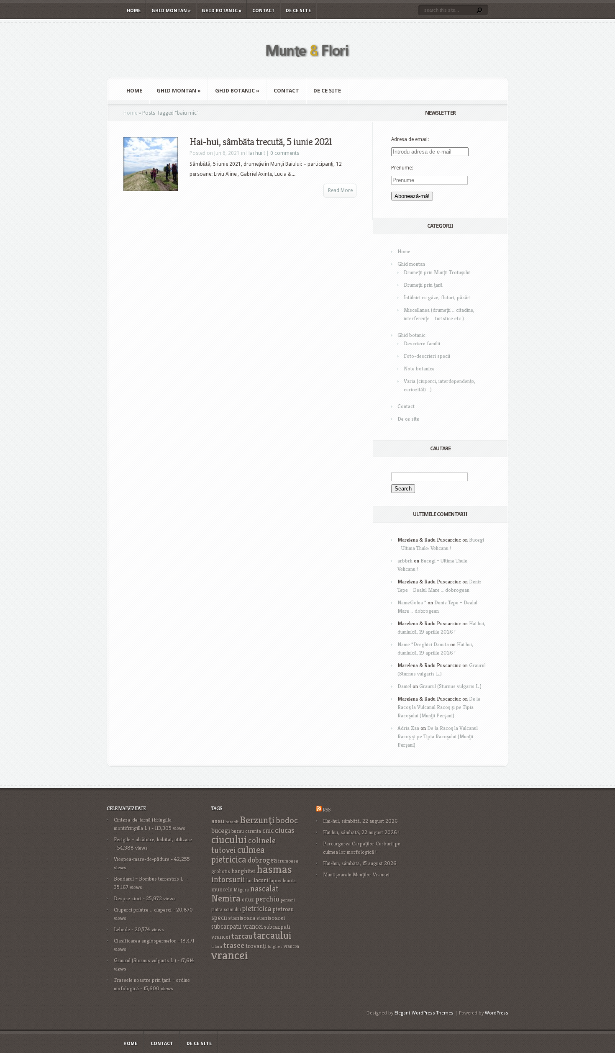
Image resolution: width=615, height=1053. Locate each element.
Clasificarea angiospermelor (145, 940)
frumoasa (288, 861)
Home (134, 10)
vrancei (229, 955)
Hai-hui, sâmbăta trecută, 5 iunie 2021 (261, 142)
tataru (216, 946)
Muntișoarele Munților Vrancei (356, 874)
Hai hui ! (255, 153)
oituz (248, 899)
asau (217, 821)
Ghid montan (171, 10)
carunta (253, 831)
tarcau (241, 936)
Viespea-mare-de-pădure (141, 859)
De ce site (298, 10)
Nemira (226, 898)
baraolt (232, 821)
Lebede (122, 929)
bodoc (287, 820)
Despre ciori (127, 898)
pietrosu (283, 909)
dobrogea (262, 860)
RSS (327, 809)
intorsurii (228, 879)
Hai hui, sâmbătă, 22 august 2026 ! (361, 832)
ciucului (229, 839)
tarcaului (273, 935)
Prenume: (402, 168)
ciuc (268, 830)
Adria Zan (408, 728)
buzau (237, 831)
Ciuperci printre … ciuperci (143, 909)
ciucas (284, 830)
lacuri (261, 880)
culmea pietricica (238, 854)
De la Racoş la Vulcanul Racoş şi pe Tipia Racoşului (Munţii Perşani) (438, 707)
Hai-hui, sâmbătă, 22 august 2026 (360, 820)
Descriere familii (422, 343)
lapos (275, 880)
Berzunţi (257, 820)
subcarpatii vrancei (237, 926)
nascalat (264, 888)
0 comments (284, 153)
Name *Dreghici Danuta (423, 644)
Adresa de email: (410, 139)
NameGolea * (411, 602)
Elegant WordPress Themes (424, 1013)
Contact (263, 10)
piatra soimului (226, 909)
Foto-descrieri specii (427, 356)
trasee (233, 945)
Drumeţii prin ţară (423, 284)
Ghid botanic (221, 10)
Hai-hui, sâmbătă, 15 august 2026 (360, 863)
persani (288, 900)
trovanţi (256, 946)
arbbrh (405, 560)
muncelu (222, 889)
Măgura (241, 890)
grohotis (220, 871)
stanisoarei (270, 918)
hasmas (274, 869)
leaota (289, 880)
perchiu (267, 899)
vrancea (291, 946)
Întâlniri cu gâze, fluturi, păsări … (439, 297)
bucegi (220, 830)
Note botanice (419, 368)
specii (219, 917)
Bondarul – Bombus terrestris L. (149, 878)
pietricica (256, 908)
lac (249, 880)
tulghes (275, 946)
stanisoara (241, 918)
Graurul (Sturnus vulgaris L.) (450, 686)
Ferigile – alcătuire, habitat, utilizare (153, 839)
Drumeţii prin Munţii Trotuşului (437, 272)
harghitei (243, 871)
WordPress (496, 1013)
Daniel (404, 686)
